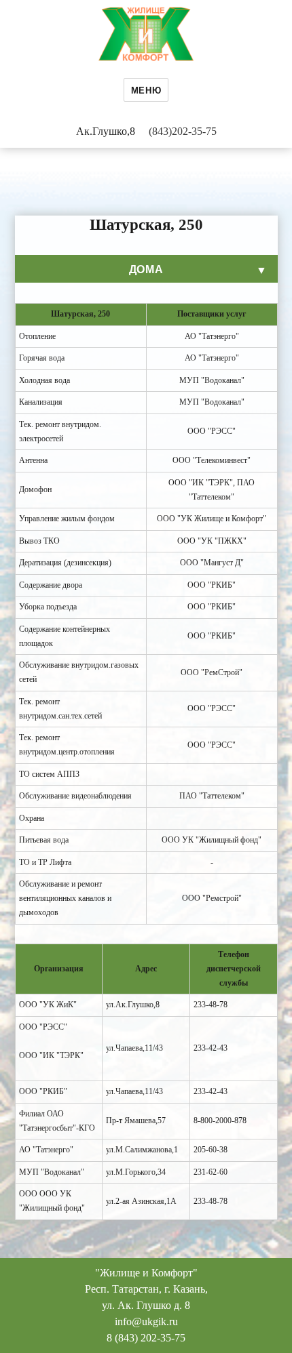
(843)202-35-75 (183, 131)
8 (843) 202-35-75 (146, 1338)
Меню (146, 89)
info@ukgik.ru (146, 1321)
